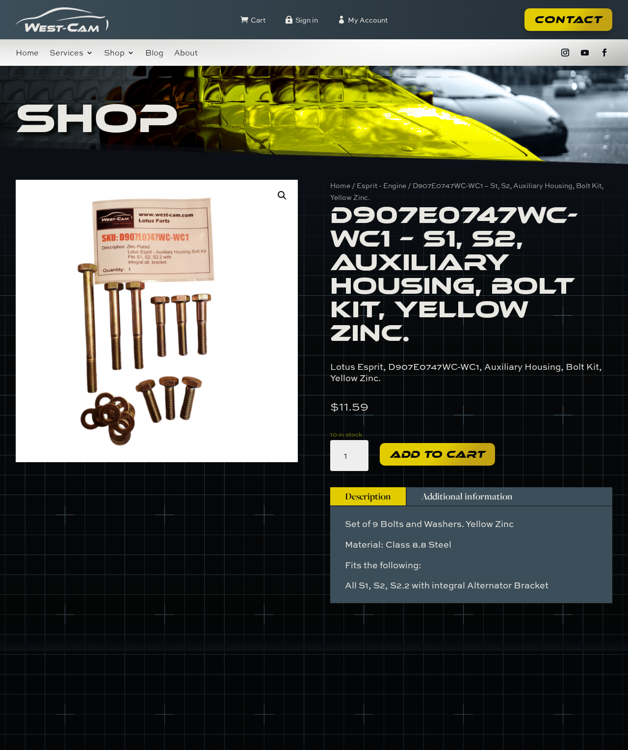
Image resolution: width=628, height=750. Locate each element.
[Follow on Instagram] (565, 52)
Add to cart (437, 454)
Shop (114, 53)
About (186, 53)
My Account (368, 20)
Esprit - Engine (381, 185)
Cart (258, 20)
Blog (154, 53)
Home (27, 53)
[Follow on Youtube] (585, 52)
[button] (282, 195)
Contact (568, 20)
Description (368, 496)
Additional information (467, 496)
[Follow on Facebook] (604, 52)
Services (66, 53)
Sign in (306, 20)
